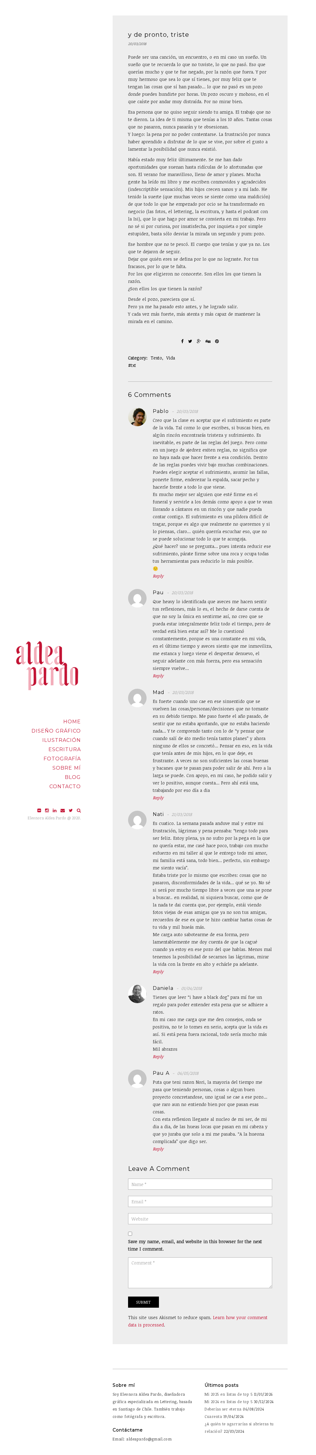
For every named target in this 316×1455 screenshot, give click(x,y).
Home (72, 722)
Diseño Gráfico (56, 731)
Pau (158, 592)
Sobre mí (66, 768)
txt (133, 365)
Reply (158, 576)
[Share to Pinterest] (217, 341)
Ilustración (61, 740)
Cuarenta (213, 1416)
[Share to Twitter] (191, 341)
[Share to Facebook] (183, 341)
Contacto (65, 786)
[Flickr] (40, 810)
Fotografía (62, 759)
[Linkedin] (55, 810)
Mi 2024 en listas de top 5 (228, 1401)
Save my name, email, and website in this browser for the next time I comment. (195, 1245)
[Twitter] (71, 810)
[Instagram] (47, 810)
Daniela (163, 988)
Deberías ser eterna (223, 1409)
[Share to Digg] (209, 341)
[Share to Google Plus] (199, 341)
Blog (73, 777)
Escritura (64, 749)
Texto (156, 358)
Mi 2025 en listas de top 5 (228, 1394)
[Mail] (63, 810)
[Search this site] (79, 810)
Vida (170, 358)
